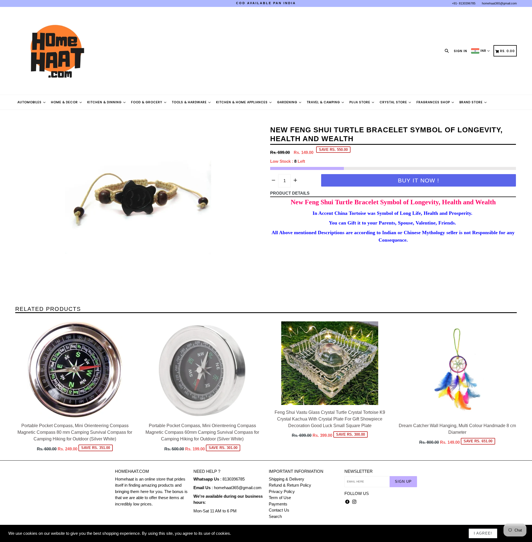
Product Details (290, 193)
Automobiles (30, 102)
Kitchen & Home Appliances (242, 102)
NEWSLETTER (358, 471)
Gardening (287, 102)
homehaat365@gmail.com (499, 3)
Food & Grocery (147, 102)
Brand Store (471, 102)
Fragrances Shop (433, 102)
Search (275, 516)
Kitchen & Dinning (105, 102)
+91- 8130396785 (463, 3)
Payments (278, 504)
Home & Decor (65, 102)
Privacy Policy (282, 491)
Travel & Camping (324, 102)
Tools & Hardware (190, 102)
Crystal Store (394, 102)
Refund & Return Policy (290, 485)
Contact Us (279, 510)
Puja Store (360, 102)
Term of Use (280, 497)
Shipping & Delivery (286, 479)
